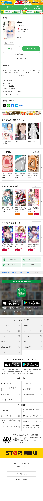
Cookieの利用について (30, 421)
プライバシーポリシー (8, 416)
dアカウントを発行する (21, 463)
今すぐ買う (32, 49)
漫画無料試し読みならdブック (9, 272)
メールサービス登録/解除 (8, 389)
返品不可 (19, 37)
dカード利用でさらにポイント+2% (25, 35)
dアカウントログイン (8, 400)
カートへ (13, 49)
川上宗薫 (19, 22)
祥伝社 (10, 83)
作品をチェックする (22, 54)
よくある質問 (27, 389)
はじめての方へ (9, 383)
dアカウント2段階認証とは (8, 421)
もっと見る (36, 152)
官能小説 (11, 86)
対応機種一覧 (27, 383)
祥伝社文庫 (12, 88)
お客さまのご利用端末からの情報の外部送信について (31, 427)
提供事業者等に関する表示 (31, 410)
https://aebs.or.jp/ (19, 444)
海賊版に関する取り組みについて (9, 427)
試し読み (10, 42)
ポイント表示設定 (28, 394)
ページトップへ (21, 474)
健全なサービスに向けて (31, 416)
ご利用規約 (4, 410)
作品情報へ (20, 59)
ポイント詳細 (21, 31)
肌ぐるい (29, 272)
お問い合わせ (5, 394)
